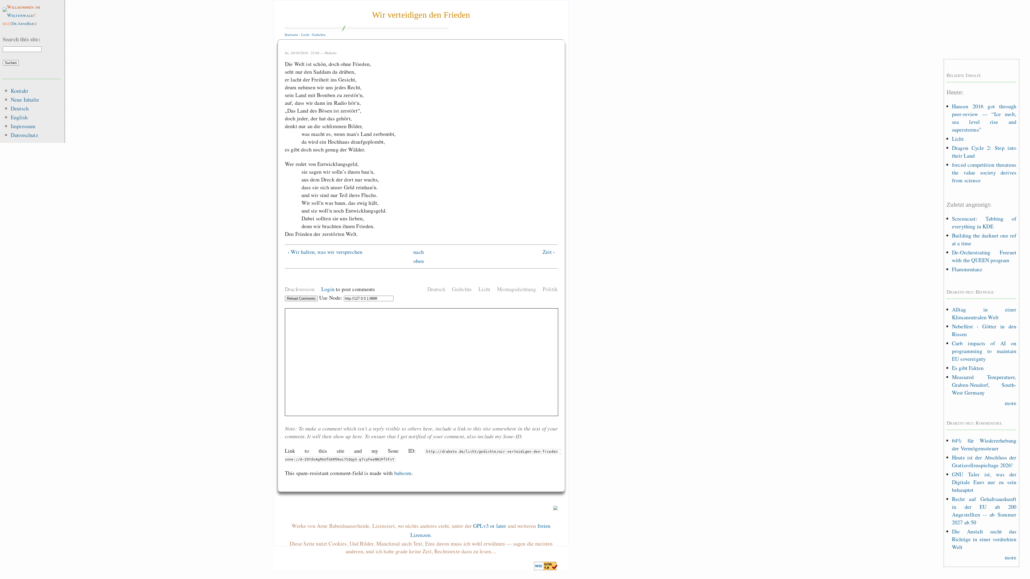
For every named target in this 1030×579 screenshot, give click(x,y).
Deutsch (436, 289)
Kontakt (19, 90)
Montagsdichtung (516, 289)
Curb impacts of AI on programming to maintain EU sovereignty (984, 351)
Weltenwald (20, 15)
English (19, 117)
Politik (550, 289)
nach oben (418, 256)
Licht (305, 34)
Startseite (292, 34)
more (1010, 403)
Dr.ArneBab (23, 23)
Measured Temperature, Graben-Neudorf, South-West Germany (984, 384)
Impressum (23, 126)
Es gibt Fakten (968, 368)
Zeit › (549, 251)
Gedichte (318, 34)
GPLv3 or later (489, 525)
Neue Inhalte (25, 99)
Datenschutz (24, 135)
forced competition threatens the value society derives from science (984, 172)
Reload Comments (301, 298)
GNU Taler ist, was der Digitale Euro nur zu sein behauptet (984, 482)
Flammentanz (967, 269)
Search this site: (22, 39)
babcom (403, 473)
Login (327, 289)
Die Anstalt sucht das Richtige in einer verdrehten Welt (984, 539)
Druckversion (300, 289)
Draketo (331, 52)
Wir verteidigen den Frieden (421, 15)
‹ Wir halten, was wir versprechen (325, 251)
